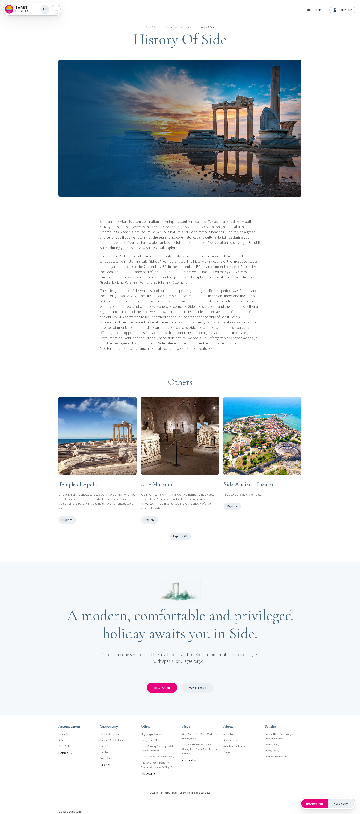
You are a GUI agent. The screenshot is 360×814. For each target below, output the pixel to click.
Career (227, 752)
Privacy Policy (272, 750)
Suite (60, 740)
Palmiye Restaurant (109, 734)
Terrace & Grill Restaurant (113, 740)
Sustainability (230, 740)
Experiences (172, 27)
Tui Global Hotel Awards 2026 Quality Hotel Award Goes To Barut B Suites (200, 749)
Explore (189, 27)
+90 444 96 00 (197, 688)
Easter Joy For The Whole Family (157, 756)
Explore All (180, 536)
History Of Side (207, 27)
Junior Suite (64, 734)
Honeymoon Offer (150, 740)
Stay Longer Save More (152, 734)
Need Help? (341, 804)
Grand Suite (64, 746)
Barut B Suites (152, 27)
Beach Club (105, 746)
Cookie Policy (272, 744)
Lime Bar (104, 752)
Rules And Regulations (276, 756)
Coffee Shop (106, 758)
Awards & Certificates (234, 746)
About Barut (230, 734)
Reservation (162, 688)
